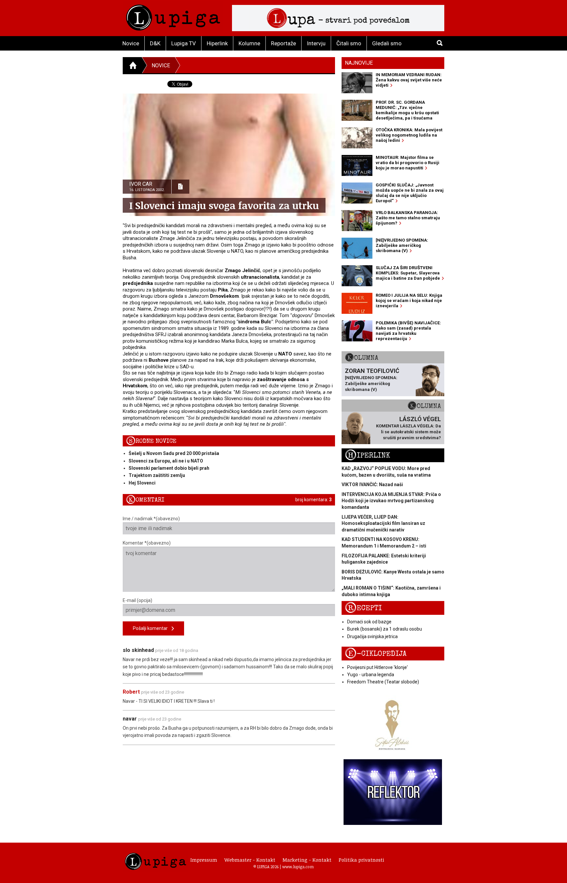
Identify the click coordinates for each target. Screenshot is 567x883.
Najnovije (359, 63)
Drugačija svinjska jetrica (372, 636)
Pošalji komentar (152, 628)
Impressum (203, 859)
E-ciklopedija (376, 654)
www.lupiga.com (298, 866)
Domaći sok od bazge (369, 621)
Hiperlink (217, 43)
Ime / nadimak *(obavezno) (151, 518)
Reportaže (283, 43)
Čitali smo (348, 43)
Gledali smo (387, 43)
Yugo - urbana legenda (370, 674)
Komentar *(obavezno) (147, 543)
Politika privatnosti (361, 859)
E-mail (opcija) (137, 600)
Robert (131, 692)
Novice (130, 43)
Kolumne (249, 43)
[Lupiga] (173, 16)
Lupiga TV (183, 43)
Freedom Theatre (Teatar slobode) (383, 681)
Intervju (316, 43)
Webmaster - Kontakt (249, 859)
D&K (155, 43)
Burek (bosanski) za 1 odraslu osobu (384, 629)
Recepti (363, 608)
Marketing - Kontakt (307, 859)
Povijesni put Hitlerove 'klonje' (377, 667)
